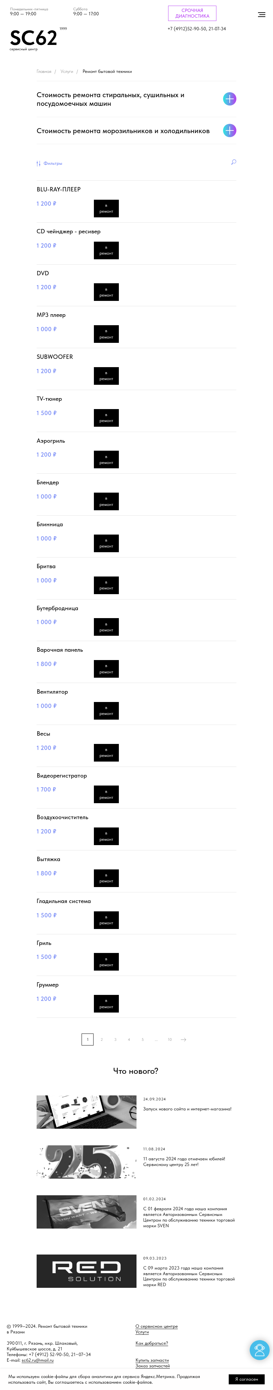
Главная (44, 71)
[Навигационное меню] (261, 14)
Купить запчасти (152, 1360)
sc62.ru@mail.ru (38, 1360)
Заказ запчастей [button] (153, 1365)
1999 (63, 29)
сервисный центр (24, 49)
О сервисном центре (157, 1326)
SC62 (34, 37)
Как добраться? (152, 1343)
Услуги (67, 71)
